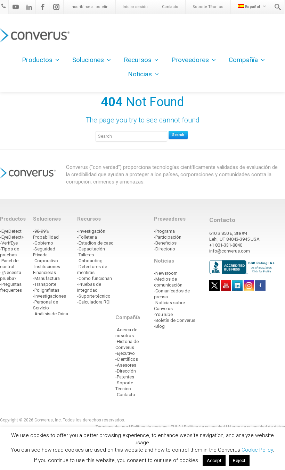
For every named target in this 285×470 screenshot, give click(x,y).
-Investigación (91, 231)
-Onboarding (90, 260)
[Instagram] (56, 7)
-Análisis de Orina (50, 313)
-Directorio (164, 248)
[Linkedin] (29, 7)
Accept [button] (214, 460)
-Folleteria (87, 237)
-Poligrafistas (46, 290)
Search (178, 135)
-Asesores (125, 365)
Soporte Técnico (208, 7)
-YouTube (163, 314)
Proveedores (190, 60)
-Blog (159, 326)
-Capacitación (91, 248)
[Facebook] (43, 7)
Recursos (138, 60)
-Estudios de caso (95, 243)
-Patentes (124, 376)
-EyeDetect (11, 231)
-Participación (167, 237)
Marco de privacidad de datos (256, 427)
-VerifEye (9, 243)
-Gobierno (43, 243)
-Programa (164, 231)
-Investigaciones (49, 296)
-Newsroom (166, 273)
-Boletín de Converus (174, 320)
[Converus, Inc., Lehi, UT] (243, 266)
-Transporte (44, 284)
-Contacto (125, 394)
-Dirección (125, 371)
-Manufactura (46, 278)
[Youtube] (16, 7)
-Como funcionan (94, 278)
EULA (176, 427)
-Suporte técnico (94, 296)
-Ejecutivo (125, 353)
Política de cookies (149, 427)
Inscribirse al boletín (89, 7)
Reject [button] (239, 460)
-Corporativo (45, 260)
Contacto (170, 7)
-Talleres (85, 254)
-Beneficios (165, 243)
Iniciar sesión (135, 7)
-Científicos (126, 359)
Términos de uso (112, 427)
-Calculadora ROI (94, 302)
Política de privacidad (205, 427)
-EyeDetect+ (12, 237)
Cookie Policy (257, 450)
